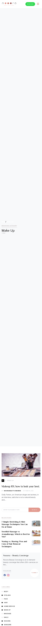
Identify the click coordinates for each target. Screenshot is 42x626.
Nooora (7, 621)
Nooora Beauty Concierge (12, 490)
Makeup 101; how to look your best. (21, 486)
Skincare (7, 624)
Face (6, 599)
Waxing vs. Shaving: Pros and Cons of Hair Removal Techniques (14, 544)
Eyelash (7, 595)
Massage (7, 613)
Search (34, 510)
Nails (6, 617)
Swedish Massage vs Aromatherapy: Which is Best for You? (16, 534)
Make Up (10, 222)
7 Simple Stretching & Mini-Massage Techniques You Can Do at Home (15, 524)
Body (6, 591)
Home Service (9, 606)
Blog (3, 222)
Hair (6, 602)
